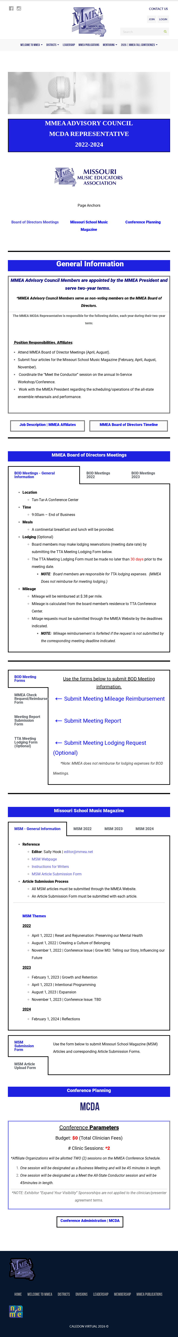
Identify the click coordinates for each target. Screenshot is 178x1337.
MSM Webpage (44, 859)
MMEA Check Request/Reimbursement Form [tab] (31, 699)
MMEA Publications (89, 45)
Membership (122, 1295)
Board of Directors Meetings (35, 222)
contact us (158, 9)
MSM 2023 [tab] (114, 829)
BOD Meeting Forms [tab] (25, 679)
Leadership (69, 45)
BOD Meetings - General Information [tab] (34, 475)
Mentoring (109, 45)
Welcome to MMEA (30, 45)
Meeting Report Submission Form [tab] (27, 720)
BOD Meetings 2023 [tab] (143, 475)
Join (152, 19)
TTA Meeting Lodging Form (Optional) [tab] (26, 742)
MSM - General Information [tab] (37, 829)
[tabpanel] (89, 568)
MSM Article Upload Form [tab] (25, 1066)
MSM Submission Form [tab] (24, 1046)
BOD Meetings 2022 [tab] (98, 475)
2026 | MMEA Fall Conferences (138, 45)
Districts (51, 45)
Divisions (82, 1295)
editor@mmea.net (78, 852)
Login (163, 19)
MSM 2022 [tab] (82, 829)
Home (18, 1295)
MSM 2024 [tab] (145, 829)
